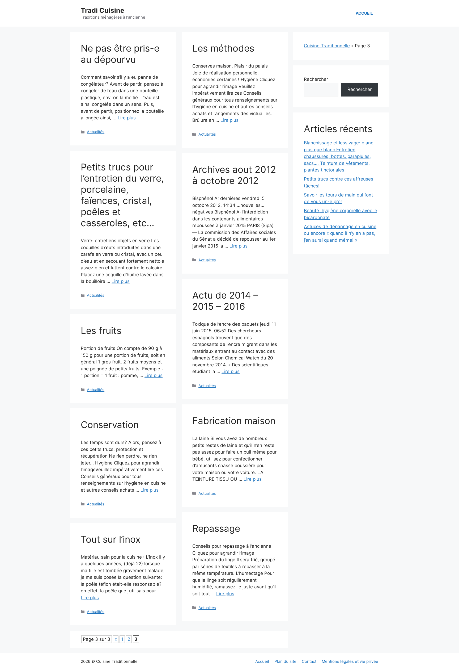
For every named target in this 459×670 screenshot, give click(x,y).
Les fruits (101, 330)
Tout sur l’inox (111, 539)
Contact (309, 661)
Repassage (216, 528)
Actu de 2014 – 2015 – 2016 (225, 301)
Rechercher (316, 79)
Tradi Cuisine (102, 10)
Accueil (364, 13)
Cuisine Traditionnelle (327, 45)
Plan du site (285, 661)
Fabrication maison (233, 420)
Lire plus (127, 117)
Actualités (95, 131)
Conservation (110, 424)
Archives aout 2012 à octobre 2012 (234, 175)
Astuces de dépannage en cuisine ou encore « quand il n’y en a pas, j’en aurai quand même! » (340, 233)
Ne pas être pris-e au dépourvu (120, 54)
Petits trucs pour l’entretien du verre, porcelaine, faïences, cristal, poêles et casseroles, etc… (122, 194)
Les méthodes (223, 48)
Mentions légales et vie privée (350, 661)
